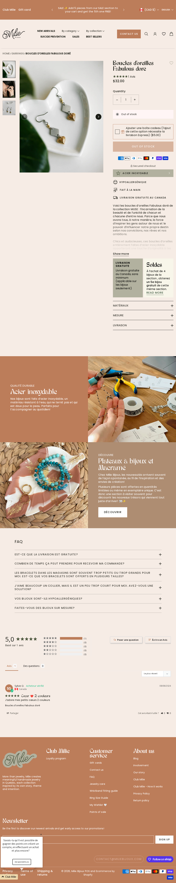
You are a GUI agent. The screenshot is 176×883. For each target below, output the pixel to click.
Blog (136, 758)
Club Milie (9, 10)
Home (6, 53)
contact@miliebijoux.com (119, 859)
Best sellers (94, 36)
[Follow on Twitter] (4, 797)
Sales (75, 36)
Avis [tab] (9, 665)
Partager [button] (14, 713)
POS (87, 871)
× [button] (41, 834)
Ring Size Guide (99, 798)
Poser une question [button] (128, 639)
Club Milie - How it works (148, 786)
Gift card (24, 10)
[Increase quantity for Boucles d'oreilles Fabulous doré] (135, 100)
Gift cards (96, 762)
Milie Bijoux (77, 871)
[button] (52, 10)
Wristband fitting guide (104, 791)
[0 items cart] (171, 34)
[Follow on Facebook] (10, 797)
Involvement (141, 765)
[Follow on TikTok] (21, 797)
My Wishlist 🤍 (98, 805)
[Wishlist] (164, 34)
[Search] (146, 34)
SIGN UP (164, 839)
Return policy (141, 800)
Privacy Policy (141, 793)
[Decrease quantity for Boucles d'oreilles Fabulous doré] (117, 100)
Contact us (129, 34)
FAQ (92, 777)
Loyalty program (56, 758)
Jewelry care (97, 784)
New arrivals (46, 31)
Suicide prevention (53, 36)
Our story (139, 772)
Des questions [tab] (31, 665)
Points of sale (98, 812)
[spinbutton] (126, 100)
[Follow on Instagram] (15, 797)
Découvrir (113, 512)
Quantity (119, 91)
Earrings (18, 53)
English (166, 9)
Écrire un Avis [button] (159, 639)
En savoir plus (22, 862)
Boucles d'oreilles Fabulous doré (48, 53)
